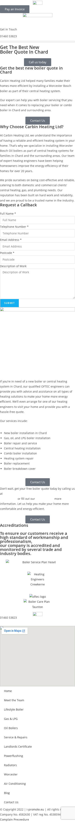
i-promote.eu (36, 809)
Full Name (8, 213)
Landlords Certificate (18, 746)
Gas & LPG (11, 719)
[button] (37, 42)
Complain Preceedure (14, 819)
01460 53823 (8, 36)
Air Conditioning (15, 784)
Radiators (10, 765)
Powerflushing (13, 756)
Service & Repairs (15, 737)
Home (8, 691)
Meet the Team (14, 700)
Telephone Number (14, 227)
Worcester (11, 774)
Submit (9, 303)
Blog (7, 793)
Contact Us (11, 802)
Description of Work (13, 266)
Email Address (11, 240)
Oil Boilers (11, 728)
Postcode (7, 253)
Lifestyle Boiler (14, 709)
